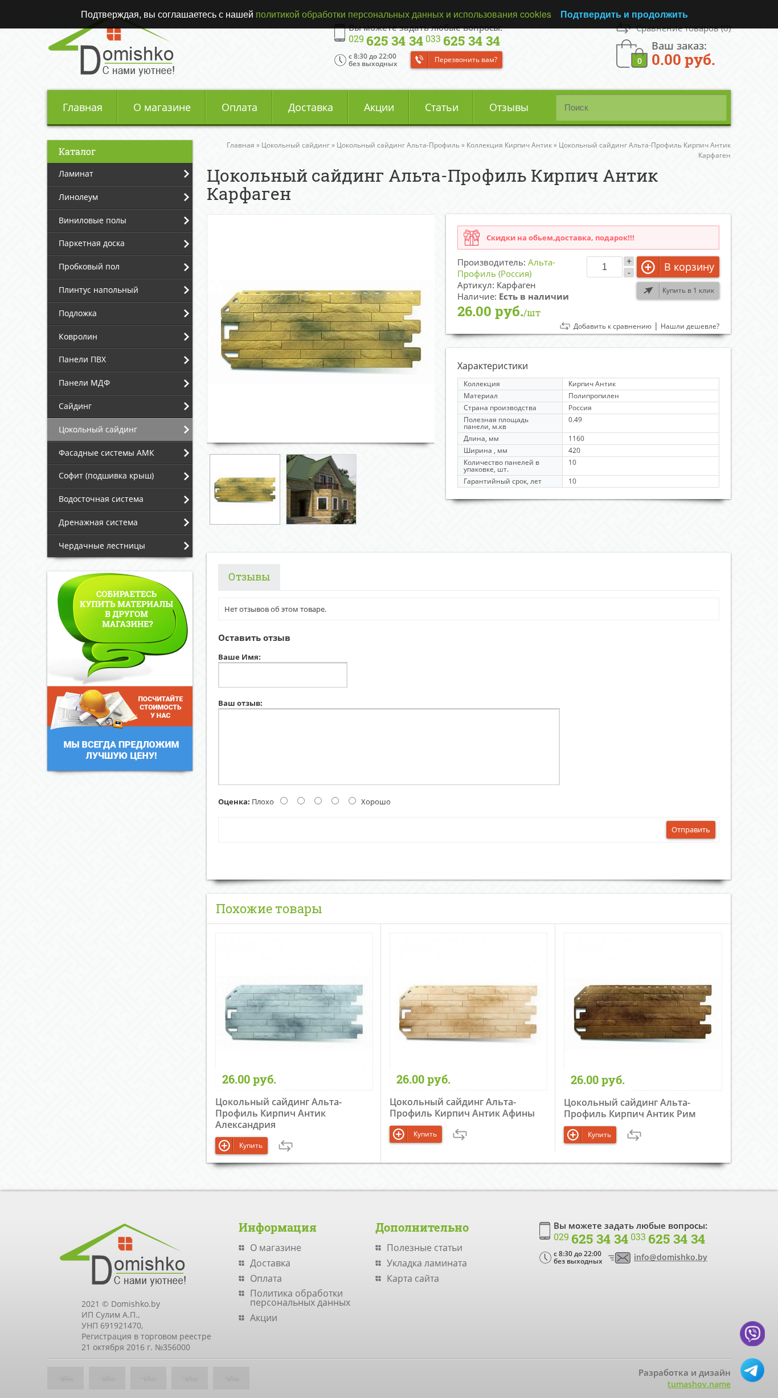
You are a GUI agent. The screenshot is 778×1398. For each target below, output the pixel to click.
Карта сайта (413, 1278)
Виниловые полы (92, 220)
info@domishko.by (670, 1257)
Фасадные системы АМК (106, 452)
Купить (251, 1145)
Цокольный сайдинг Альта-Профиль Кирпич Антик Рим (630, 1108)
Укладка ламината (427, 1263)
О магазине (162, 107)
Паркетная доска (92, 243)
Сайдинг (75, 405)
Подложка (78, 313)
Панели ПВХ (82, 359)
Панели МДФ (84, 382)
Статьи (441, 107)
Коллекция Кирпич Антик (509, 145)
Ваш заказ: (683, 53)
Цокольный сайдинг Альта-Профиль (398, 145)
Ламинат (76, 173)
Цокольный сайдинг (98, 429)
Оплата (239, 107)
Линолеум (78, 196)
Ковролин (78, 336)
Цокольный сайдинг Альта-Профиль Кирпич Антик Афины (462, 1107)
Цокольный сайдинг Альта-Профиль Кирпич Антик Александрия (278, 1113)
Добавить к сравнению (613, 326)
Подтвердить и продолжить (624, 14)
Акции (379, 107)
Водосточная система (101, 498)
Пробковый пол (89, 266)
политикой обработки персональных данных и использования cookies (403, 14)
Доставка (310, 107)
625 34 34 (386, 41)
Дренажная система (98, 522)
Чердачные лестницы (102, 545)
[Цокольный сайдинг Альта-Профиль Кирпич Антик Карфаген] (321, 328)
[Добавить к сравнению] (286, 1146)
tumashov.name (699, 1384)
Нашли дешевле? (690, 326)
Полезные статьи (424, 1247)
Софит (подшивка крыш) (106, 475)
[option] (321, 328)
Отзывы (509, 107)
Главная (83, 107)
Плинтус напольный (98, 289)
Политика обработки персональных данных (300, 1298)
